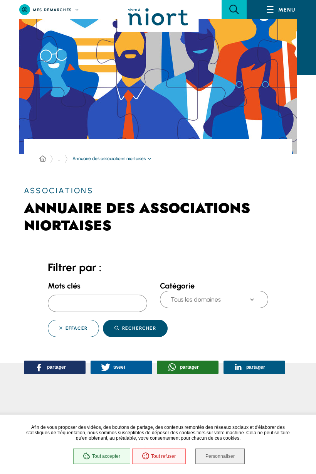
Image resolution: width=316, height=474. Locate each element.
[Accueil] (42, 159)
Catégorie (177, 285)
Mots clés (64, 285)
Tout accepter (106, 456)
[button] (234, 9)
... (59, 159)
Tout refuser (163, 456)
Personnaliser (220, 456)
